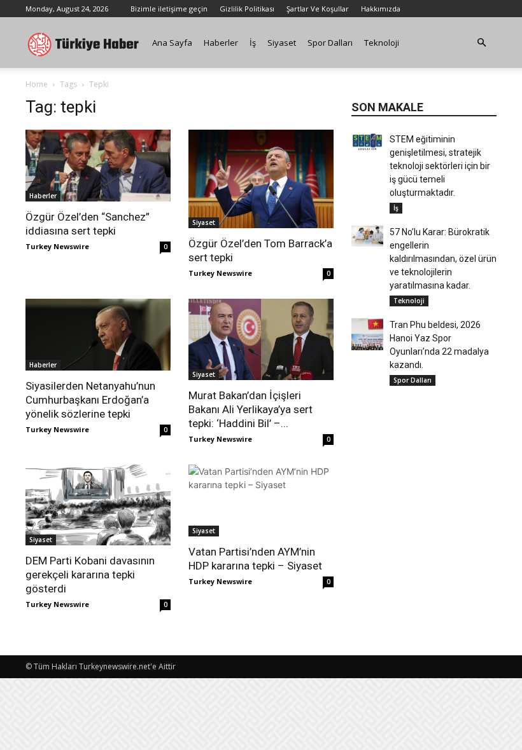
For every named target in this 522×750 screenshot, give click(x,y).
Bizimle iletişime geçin (169, 8)
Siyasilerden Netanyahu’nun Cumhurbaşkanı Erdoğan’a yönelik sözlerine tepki (90, 399)
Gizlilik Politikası (247, 8)
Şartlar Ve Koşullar (317, 8)
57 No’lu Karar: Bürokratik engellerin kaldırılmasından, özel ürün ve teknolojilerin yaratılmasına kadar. (443, 258)
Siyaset (281, 42)
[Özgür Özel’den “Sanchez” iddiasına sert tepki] (98, 165)
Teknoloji (381, 42)
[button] (481, 43)
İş (253, 42)
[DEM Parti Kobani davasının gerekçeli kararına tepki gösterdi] (98, 505)
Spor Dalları (330, 42)
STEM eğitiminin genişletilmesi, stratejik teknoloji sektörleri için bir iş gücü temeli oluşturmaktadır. (440, 166)
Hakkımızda (380, 8)
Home (36, 84)
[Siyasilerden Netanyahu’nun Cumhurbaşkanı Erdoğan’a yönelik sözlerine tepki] (98, 335)
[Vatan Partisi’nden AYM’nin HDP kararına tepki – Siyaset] (261, 500)
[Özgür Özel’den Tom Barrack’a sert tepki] (261, 179)
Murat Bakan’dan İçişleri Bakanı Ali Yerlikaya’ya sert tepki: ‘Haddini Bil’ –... (250, 409)
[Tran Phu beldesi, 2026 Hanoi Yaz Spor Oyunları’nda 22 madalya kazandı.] (367, 334)
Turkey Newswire (57, 246)
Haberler (221, 42)
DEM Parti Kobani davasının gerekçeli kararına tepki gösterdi (90, 574)
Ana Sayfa (172, 42)
